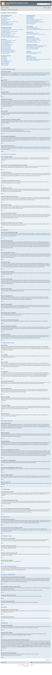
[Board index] (3, 3)
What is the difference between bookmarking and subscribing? (36, 45)
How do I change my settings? (6, 28)
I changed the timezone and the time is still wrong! (9, 31)
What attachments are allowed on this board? (33, 52)
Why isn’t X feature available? (31, 58)
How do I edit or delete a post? (6, 41)
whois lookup (27, 642)
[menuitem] (7, 8)
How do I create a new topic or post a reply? (8, 40)
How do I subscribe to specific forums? (32, 47)
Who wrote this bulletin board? (31, 57)
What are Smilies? (4, 58)
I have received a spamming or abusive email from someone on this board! (38, 29)
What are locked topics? (5, 64)
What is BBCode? (4, 56)
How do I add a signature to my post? (7, 42)
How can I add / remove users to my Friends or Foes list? (35, 34)
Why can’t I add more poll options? (6, 44)
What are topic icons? (4, 65)
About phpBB (29, 627)
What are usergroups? (30, 18)
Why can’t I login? (4, 20)
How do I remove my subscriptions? (32, 48)
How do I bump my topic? (5, 53)
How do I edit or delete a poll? (6, 45)
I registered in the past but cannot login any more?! (9, 21)
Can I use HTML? (4, 57)
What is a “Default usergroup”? (31, 22)
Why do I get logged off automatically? (7, 23)
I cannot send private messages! (31, 27)
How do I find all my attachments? (32, 53)
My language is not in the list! (5, 32)
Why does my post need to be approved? (8, 52)
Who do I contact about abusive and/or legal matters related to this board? (38, 59)
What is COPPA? (4, 17)
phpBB (16, 191)
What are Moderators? (30, 17)
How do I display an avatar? (5, 34)
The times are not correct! (5, 30)
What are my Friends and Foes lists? (32, 33)
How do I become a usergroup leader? (32, 20)
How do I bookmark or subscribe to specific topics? (34, 46)
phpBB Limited (31, 626)
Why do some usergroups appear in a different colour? (35, 21)
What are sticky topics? (5, 63)
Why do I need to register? (5, 16)
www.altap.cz (8, 4)
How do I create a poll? (5, 43)
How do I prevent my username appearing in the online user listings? (12, 29)
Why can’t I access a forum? (5, 46)
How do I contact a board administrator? (33, 60)
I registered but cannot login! (5, 19)
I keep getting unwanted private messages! (33, 28)
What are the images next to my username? (8, 33)
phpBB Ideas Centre (4, 634)
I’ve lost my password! (4, 22)
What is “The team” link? (30, 23)
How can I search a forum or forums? (32, 37)
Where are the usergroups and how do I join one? (34, 19)
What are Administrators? (30, 16)
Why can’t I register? (4, 18)
